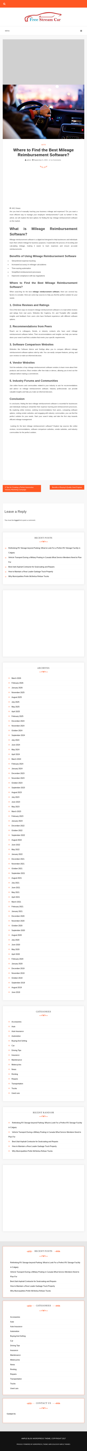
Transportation (17, 1084)
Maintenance (17, 1060)
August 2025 (17, 697)
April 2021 (16, 897)
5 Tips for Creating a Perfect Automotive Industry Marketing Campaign (19, 488)
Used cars (16, 1093)
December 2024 (18, 721)
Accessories (16, 1022)
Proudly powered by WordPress (29, 1444)
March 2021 (16, 902)
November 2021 (18, 864)
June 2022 (16, 845)
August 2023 (17, 792)
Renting (15, 1074)
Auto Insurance (18, 1031)
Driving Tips (16, 1050)
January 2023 (17, 821)
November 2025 (18, 692)
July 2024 (15, 740)
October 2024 (17, 731)
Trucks (14, 1088)
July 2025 (15, 702)
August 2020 (17, 935)
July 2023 (15, 797)
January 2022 (17, 854)
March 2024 (16, 759)
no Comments (55, 160)
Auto (43, 145)
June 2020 (16, 945)
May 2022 (15, 849)
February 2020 (17, 959)
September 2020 (18, 930)
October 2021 (17, 868)
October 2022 (17, 830)
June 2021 (16, 888)
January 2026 (17, 688)
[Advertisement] (48, 186)
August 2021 (17, 878)
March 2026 (16, 678)
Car (13, 1046)
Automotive (16, 1036)
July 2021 (15, 883)
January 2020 (17, 964)
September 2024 (18, 735)
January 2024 (17, 769)
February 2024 (17, 764)
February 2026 (17, 683)
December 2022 (18, 826)
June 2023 (16, 802)
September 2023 (18, 788)
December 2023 (18, 773)
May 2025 (15, 707)
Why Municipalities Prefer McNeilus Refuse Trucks (28, 576)
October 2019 (17, 978)
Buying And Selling (19, 1041)
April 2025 (16, 711)
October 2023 (17, 783)
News (14, 1069)
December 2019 (18, 968)
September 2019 (18, 983)
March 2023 (16, 811)
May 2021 (15, 892)
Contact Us (11, 1414)
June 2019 (16, 992)
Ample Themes (64, 1444)
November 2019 (18, 973)
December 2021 (18, 859)
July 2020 (15, 940)
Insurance (15, 1055)
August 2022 (17, 840)
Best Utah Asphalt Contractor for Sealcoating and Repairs (31, 567)
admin (29, 160)
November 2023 (18, 778)
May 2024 (15, 750)
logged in (17, 520)
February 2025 (17, 716)
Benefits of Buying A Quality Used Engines (67, 487)
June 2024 (16, 745)
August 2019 (17, 987)
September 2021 (18, 873)
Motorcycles (16, 1065)
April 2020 (16, 954)
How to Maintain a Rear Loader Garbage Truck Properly (30, 572)
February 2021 (17, 907)
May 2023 (15, 807)
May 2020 (15, 949)
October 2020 (17, 926)
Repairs (15, 1079)
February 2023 (17, 816)
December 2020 (18, 916)
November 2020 (18, 921)
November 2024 (18, 726)
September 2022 (18, 835)
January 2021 (17, 911)
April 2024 (16, 754)
